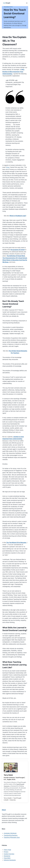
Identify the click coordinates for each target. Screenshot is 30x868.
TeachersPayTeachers (10, 835)
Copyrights (7, 858)
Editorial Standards (10, 860)
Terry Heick (8, 775)
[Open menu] (26, 3)
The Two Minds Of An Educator (16, 542)
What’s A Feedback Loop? (18, 215)
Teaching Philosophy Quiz (12, 837)
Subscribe (13, 800)
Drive (7, 167)
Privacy (6, 852)
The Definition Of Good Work (16, 256)
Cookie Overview (9, 854)
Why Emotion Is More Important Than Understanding (13, 71)
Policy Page (7, 849)
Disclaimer (7, 856)
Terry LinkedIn (8, 798)
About (4, 810)
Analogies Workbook (10, 833)
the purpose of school (18, 249)
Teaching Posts (8, 6)
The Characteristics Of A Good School (14, 258)
